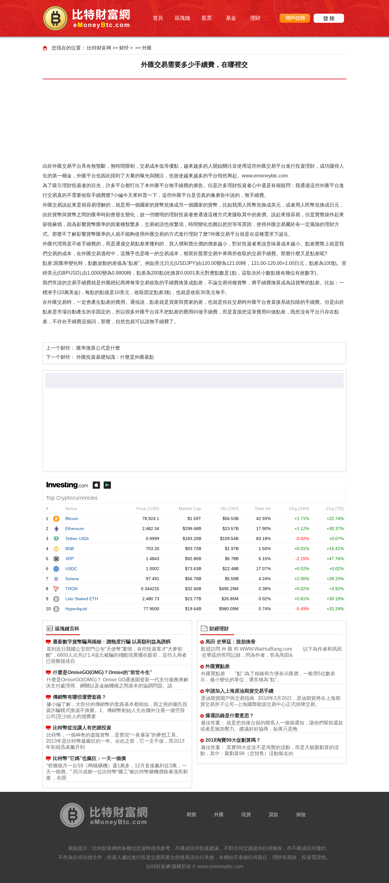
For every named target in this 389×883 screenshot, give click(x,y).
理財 (255, 18)
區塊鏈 (182, 18)
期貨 (191, 814)
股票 (206, 18)
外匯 (147, 47)
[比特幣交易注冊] (295, 18)
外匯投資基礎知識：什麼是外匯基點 (115, 357)
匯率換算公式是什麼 (98, 348)
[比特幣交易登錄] (329, 18)
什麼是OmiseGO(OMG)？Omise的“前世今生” (102, 672)
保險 (301, 814)
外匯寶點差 (217, 666)
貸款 (273, 814)
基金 (231, 18)
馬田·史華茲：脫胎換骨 (230, 641)
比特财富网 (99, 47)
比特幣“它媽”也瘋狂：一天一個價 (89, 758)
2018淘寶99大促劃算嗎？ (233, 740)
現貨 (246, 814)
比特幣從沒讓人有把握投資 (82, 727)
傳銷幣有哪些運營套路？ (79, 697)
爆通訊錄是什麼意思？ (229, 715)
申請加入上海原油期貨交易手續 (239, 690)
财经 (124, 47)
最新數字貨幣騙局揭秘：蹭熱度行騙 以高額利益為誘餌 (112, 641)
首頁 (158, 18)
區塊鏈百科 (67, 628)
